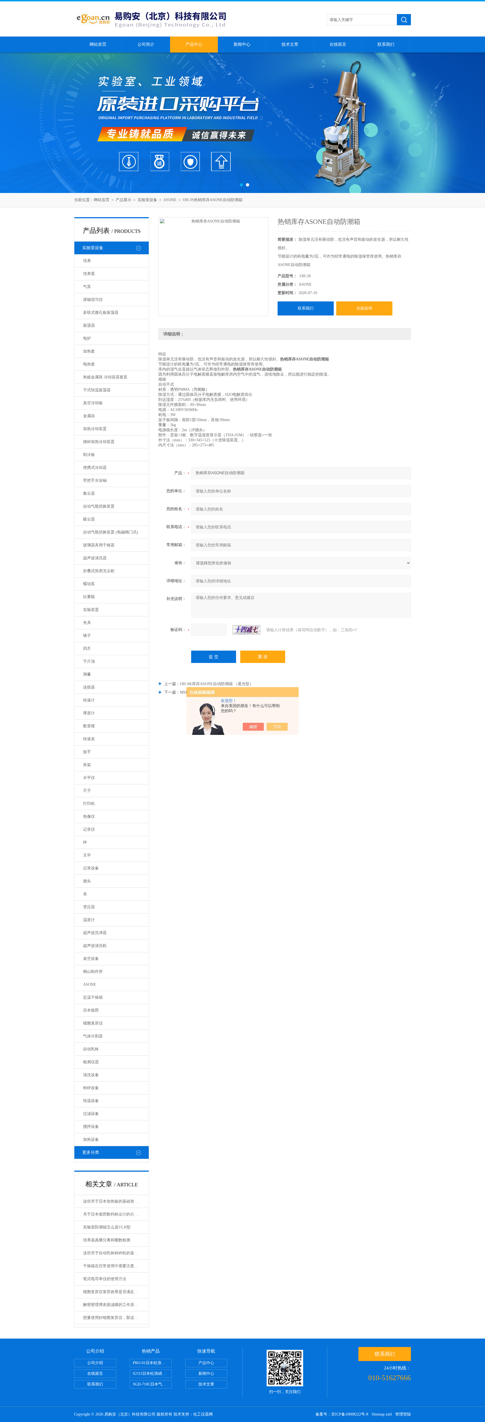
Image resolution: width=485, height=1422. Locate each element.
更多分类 (90, 1152)
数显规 (89, 726)
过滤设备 (91, 1114)
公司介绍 (95, 1363)
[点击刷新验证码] (246, 630)
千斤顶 (89, 661)
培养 (87, 261)
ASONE (170, 200)
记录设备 (91, 868)
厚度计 (89, 713)
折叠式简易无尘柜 (99, 571)
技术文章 (290, 44)
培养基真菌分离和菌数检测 (106, 1240)
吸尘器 (89, 519)
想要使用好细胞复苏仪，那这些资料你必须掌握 (115, 1318)
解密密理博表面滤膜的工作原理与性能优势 (115, 1305)
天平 (87, 855)
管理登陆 (403, 1414)
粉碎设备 (91, 1088)
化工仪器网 (203, 1414)
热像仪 (89, 816)
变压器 (89, 907)
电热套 (89, 364)
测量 (87, 674)
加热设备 (91, 1139)
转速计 (89, 700)
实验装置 (91, 610)
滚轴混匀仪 (93, 299)
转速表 (89, 739)
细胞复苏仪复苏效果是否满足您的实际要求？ (115, 1292)
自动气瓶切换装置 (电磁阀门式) (110, 532)
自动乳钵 (91, 1049)
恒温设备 (91, 1101)
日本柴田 (91, 1010)
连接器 (89, 687)
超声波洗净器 (95, 933)
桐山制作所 (93, 971)
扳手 (87, 752)
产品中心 (194, 44)
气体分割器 (93, 1036)
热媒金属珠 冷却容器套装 (105, 377)
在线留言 (338, 44)
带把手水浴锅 (95, 480)
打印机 (89, 803)
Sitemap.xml (382, 1414)
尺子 (87, 791)
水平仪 (89, 778)
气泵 (87, 287)
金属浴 (89, 416)
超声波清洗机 (95, 946)
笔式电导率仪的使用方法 (104, 1279)
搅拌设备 (91, 1127)
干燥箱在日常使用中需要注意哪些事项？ (115, 1266)
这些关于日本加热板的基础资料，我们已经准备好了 (115, 1201)
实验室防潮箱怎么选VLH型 (107, 1227)
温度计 (89, 920)
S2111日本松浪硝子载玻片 (152, 1373)
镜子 (87, 635)
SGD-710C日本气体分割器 (152, 1384)
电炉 (87, 338)
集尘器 (89, 493)
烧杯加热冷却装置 (99, 442)
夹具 (87, 623)
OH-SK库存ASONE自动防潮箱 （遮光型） (216, 684)
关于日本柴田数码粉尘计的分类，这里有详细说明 (115, 1214)
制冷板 (89, 455)
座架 (87, 765)
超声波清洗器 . (96, 558)
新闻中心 (242, 44)
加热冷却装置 (95, 429)
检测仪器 (91, 1062)
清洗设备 (91, 1075)
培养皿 (89, 274)
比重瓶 (89, 597)
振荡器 (89, 325)
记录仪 (89, 829)
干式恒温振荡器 (97, 390)
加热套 (89, 351)
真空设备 (91, 959)
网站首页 (98, 44)
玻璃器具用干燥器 (99, 545)
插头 (87, 881)
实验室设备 (147, 200)
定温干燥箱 (93, 997)
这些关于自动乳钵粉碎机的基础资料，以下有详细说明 (115, 1253)
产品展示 (123, 200)
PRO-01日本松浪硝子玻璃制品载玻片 (152, 1363)
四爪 (87, 648)
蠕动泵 (89, 584)
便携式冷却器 (95, 467)
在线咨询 (364, 308)
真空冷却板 (93, 403)
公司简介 (146, 44)
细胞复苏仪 (93, 1023)
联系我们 (386, 44)
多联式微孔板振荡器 (100, 312)
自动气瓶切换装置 (99, 506)
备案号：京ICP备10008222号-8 (341, 1414)
